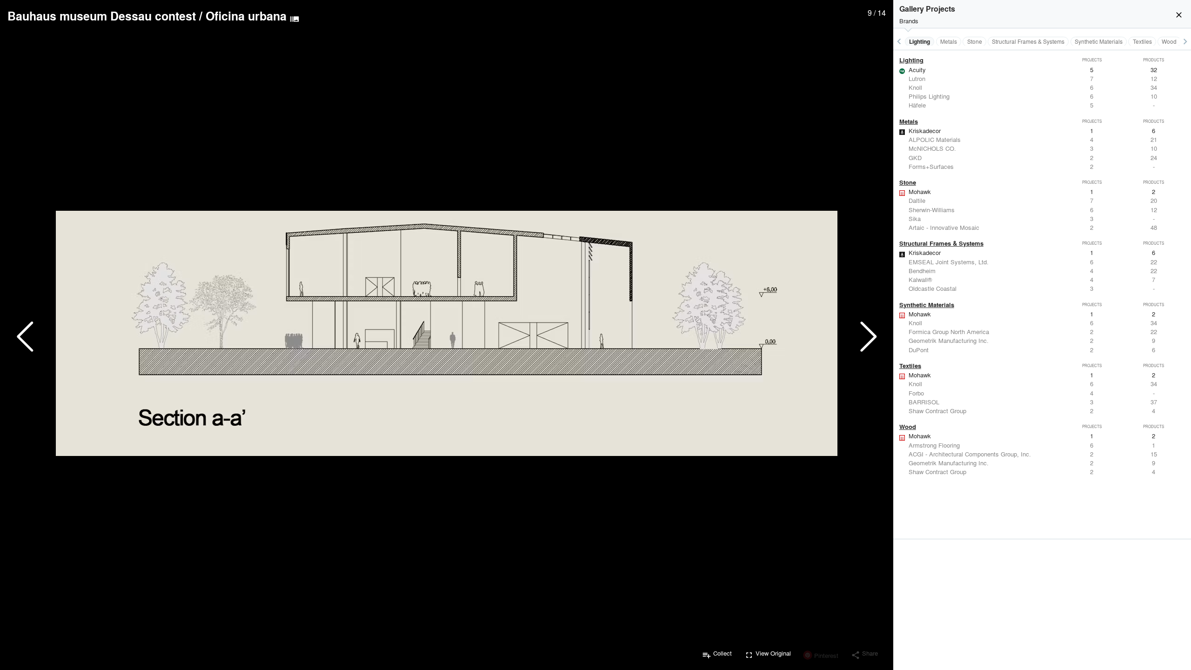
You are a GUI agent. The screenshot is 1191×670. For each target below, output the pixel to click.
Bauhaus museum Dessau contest (101, 15)
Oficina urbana (246, 15)
